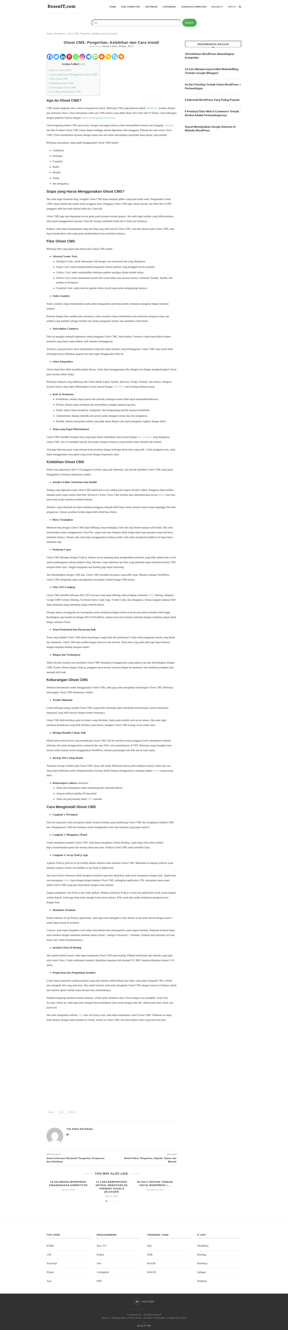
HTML (50, 1245)
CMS (61, 1112)
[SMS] (95, 57)
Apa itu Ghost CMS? (60, 70)
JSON (121, 386)
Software (151, 7)
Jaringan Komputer (193, 7)
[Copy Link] (108, 57)
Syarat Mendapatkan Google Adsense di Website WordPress (210, 128)
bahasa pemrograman (92, 117)
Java (99, 1263)
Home (113, 7)
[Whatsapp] (76, 57)
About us (106, 1318)
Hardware (169, 7)
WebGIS (151, 1272)
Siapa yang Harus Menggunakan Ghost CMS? (73, 74)
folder (67, 880)
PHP (99, 1281)
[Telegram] (89, 57)
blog (51, 1112)
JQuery (50, 1272)
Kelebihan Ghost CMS (61, 83)
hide (82, 64)
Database (202, 1281)
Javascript (51, 1263)
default (161, 494)
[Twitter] (56, 57)
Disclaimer (160, 1318)
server (156, 770)
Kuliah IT (217, 7)
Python (100, 1254)
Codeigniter (103, 1272)
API (115, 386)
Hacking (201, 1254)
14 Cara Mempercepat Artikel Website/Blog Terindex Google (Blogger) (211, 71)
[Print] (102, 57)
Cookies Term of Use (176, 1318)
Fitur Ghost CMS (58, 78)
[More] (121, 57)
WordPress (151, 108)
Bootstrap (202, 1263)
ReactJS (151, 1263)
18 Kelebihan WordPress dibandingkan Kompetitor (209, 56)
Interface (169, 125)
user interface (145, 437)
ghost (72, 1112)
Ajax (49, 1281)
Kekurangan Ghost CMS (62, 87)
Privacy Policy (135, 1318)
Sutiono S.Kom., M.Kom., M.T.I (118, 46)
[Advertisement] (111, 1064)
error (80, 1015)
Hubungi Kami (119, 1318)
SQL (149, 1245)
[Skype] (115, 57)
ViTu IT (232, 7)
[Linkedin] (63, 57)
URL (90, 799)
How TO (101, 1245)
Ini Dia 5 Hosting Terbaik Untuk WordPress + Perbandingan (213, 86)
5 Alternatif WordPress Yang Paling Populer (212, 100)
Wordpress (60, 33)
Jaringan (201, 1272)
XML (151, 595)
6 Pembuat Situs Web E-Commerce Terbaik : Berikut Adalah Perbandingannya (212, 113)
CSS (48, 1254)
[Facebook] (50, 57)
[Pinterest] (69, 57)
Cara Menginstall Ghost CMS (64, 91)
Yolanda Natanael (80, 1129)
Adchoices (148, 1318)
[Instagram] (82, 57)
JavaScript (109, 117)
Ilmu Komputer (130, 7)
